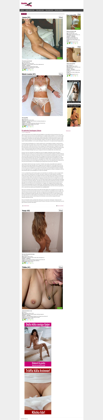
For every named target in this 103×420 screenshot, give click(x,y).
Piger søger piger (49, 10)
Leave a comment (60, 205)
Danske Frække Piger (30, 10)
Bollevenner (68, 130)
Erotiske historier (59, 10)
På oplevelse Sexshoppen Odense (31, 130)
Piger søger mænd (40, 10)
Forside (22, 10)
